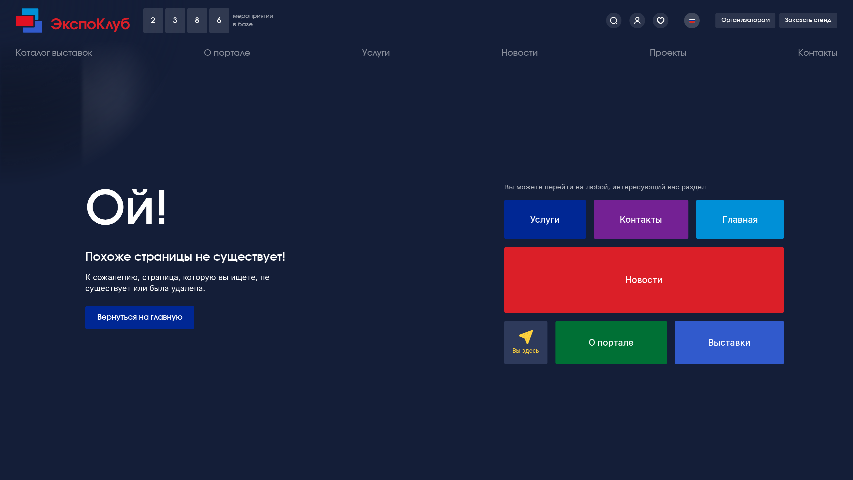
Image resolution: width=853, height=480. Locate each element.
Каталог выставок (54, 53)
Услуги (376, 53)
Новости (519, 53)
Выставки (729, 342)
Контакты (817, 53)
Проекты (668, 53)
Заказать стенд (808, 20)
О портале (227, 53)
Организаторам (745, 20)
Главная (740, 219)
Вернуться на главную (140, 317)
